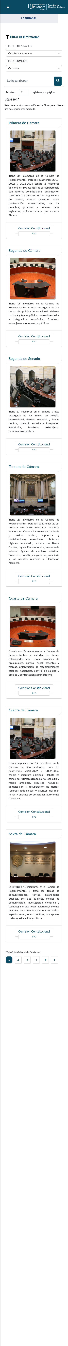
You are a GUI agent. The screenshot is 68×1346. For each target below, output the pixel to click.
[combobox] (8, 53)
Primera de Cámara (24, 123)
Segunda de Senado (24, 359)
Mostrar (11, 92)
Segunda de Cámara (24, 250)
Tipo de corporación (19, 46)
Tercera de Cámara (24, 467)
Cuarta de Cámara (23, 598)
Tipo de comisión (16, 61)
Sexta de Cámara (22, 834)
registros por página (43, 92)
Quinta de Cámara (23, 710)
